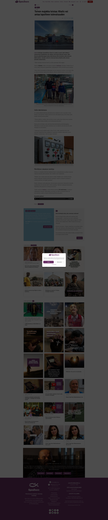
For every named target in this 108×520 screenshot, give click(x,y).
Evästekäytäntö (54, 264)
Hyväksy (48, 262)
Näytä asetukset (59, 262)
